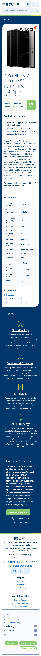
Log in (31, 105)
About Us (20, 581)
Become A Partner (18, 512)
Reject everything (28, 648)
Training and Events (20, 591)
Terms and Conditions (20, 603)
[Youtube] (27, 571)
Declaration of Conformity (16, 303)
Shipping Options (20, 600)
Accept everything (28, 643)
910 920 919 (22, 518)
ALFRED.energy (20, 424)
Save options (11, 643)
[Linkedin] (14, 571)
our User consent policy (19, 621)
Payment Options (21, 606)
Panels (6, 19)
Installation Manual (14, 299)
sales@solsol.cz (22, 565)
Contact (20, 584)
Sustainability (20, 330)
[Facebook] (20, 571)
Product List (11, 295)
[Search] (36, 10)
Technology (20, 393)
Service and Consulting (20, 363)
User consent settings (20, 558)
